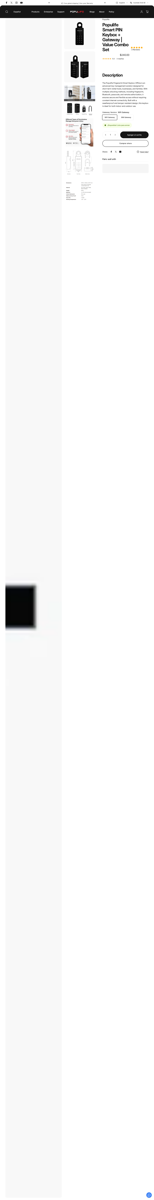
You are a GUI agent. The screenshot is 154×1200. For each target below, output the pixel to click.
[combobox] (122, 2)
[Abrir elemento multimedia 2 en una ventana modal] (79, 33)
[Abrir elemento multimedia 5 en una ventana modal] (79, 132)
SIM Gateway (126, 117)
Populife (105, 19)
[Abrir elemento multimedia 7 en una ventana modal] (79, 190)
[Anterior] (49, 2)
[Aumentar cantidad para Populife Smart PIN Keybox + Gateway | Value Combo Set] (115, 135)
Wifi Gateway (110, 117)
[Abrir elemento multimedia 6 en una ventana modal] (79, 162)
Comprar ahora (125, 143)
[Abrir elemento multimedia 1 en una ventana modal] (33, 608)
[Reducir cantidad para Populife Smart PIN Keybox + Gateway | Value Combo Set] (105, 135)
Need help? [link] (144, 152)
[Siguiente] (104, 2)
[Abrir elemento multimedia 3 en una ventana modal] (79, 66)
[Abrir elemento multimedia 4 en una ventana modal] (79, 100)
